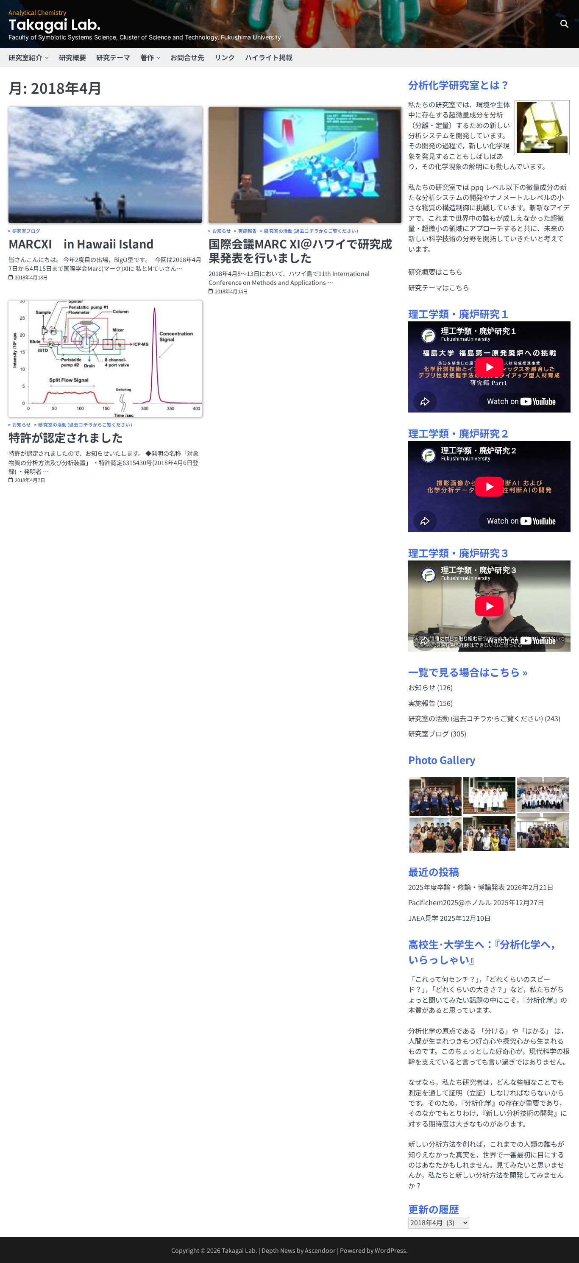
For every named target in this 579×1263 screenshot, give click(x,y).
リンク (224, 57)
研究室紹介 (25, 57)
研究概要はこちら (435, 272)
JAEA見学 (423, 918)
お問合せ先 (187, 57)
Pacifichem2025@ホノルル (450, 902)
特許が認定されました (65, 437)
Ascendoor (320, 1250)
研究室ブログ (26, 231)
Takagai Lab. (54, 25)
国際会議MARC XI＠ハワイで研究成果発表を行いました (300, 250)
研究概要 (72, 57)
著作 (147, 57)
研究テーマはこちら (438, 287)
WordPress (390, 1250)
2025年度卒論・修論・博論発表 (456, 887)
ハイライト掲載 (268, 57)
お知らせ (221, 231)
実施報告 (247, 231)
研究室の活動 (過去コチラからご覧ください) (311, 231)
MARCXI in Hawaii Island (81, 243)
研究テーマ (113, 57)
